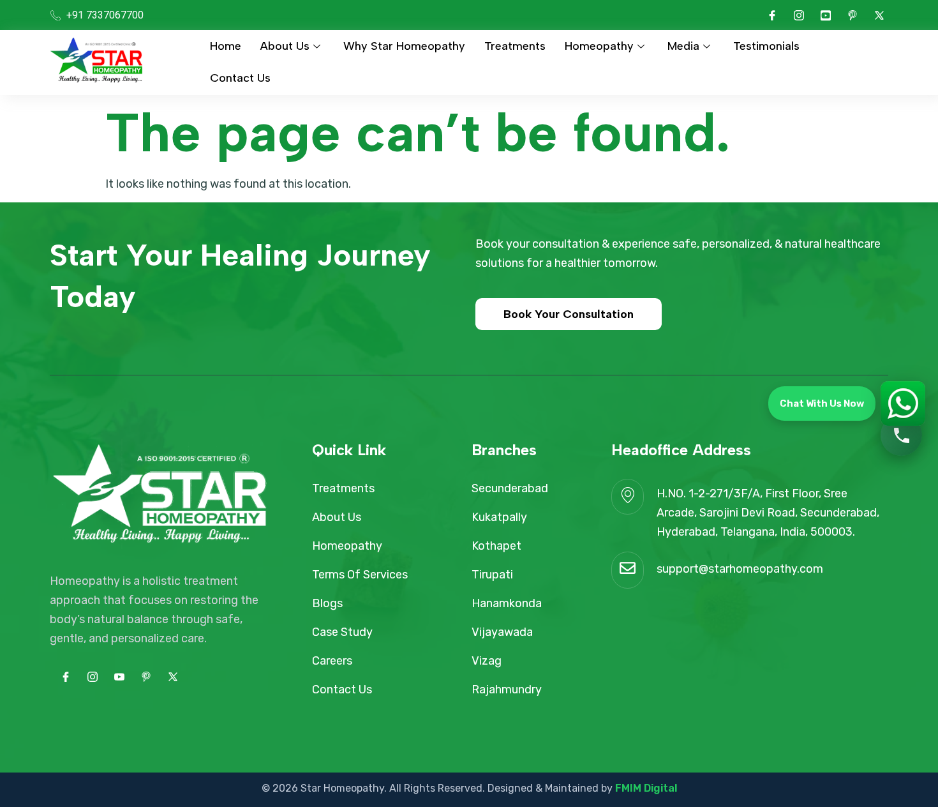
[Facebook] (772, 15)
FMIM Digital (646, 788)
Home (225, 46)
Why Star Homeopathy (404, 46)
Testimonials (766, 46)
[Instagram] (798, 15)
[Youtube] (825, 15)
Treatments (515, 46)
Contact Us (240, 78)
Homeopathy (599, 46)
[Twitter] (879, 15)
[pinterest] (852, 15)
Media (683, 46)
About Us (284, 46)
